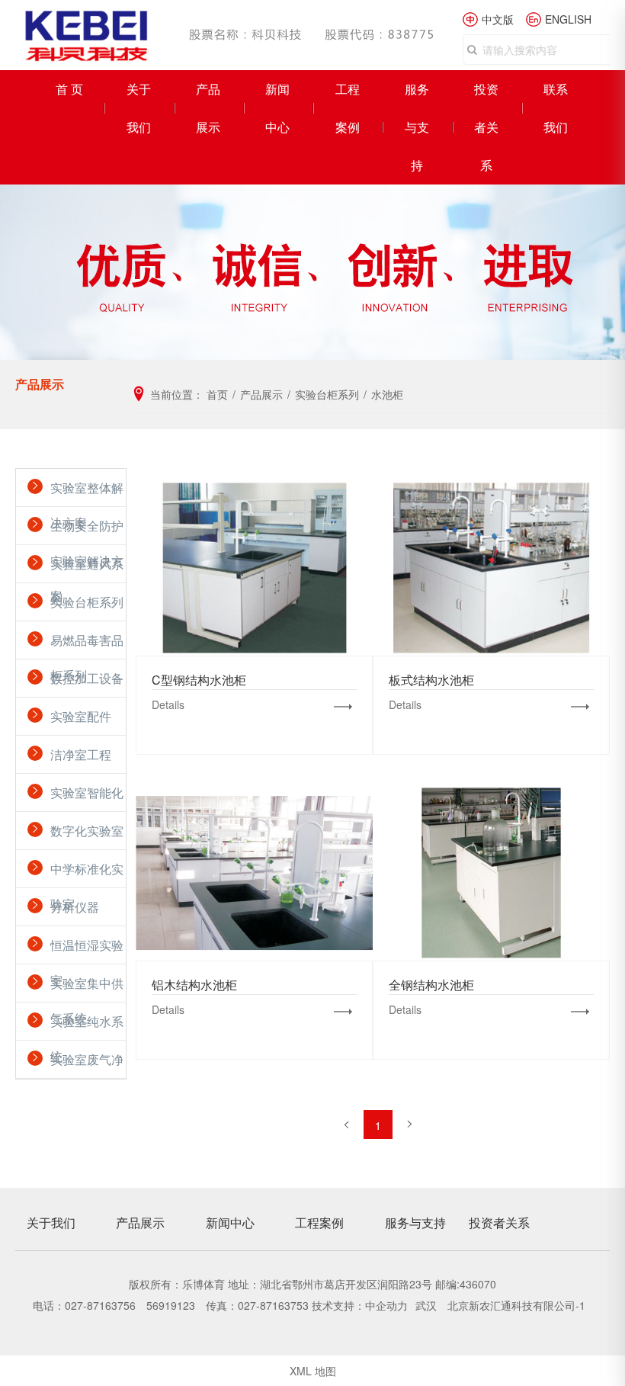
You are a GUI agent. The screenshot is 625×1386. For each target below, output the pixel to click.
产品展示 (208, 108)
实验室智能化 (86, 792)
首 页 (69, 89)
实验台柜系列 (86, 602)
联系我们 (555, 108)
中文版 (498, 19)
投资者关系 (486, 127)
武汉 (427, 1305)
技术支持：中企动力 (360, 1305)
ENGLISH (568, 19)
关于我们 (139, 108)
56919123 (170, 1305)
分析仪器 (74, 907)
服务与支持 (417, 127)
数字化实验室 (86, 830)
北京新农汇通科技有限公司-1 (516, 1305)
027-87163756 (100, 1305)
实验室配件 (80, 716)
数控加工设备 (86, 678)
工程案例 (347, 108)
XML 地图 (313, 1370)
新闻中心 (277, 108)
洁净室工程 (80, 754)
